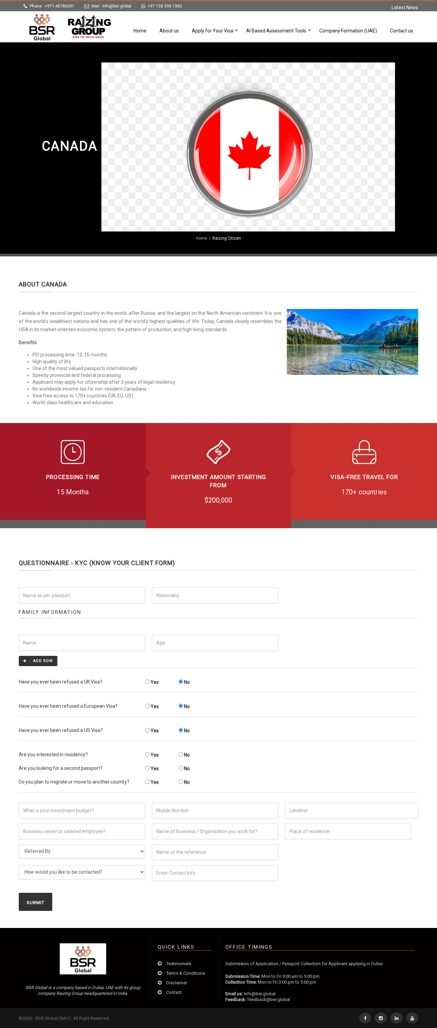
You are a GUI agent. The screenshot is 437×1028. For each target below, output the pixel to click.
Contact (174, 992)
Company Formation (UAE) (348, 30)
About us (169, 30)
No (186, 682)
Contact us (401, 30)
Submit (35, 902)
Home (139, 30)
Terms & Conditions (185, 973)
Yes (154, 682)
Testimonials (178, 963)
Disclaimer (176, 982)
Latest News (405, 7)
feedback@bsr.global (268, 999)
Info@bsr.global (116, 6)
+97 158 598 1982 (165, 6)
